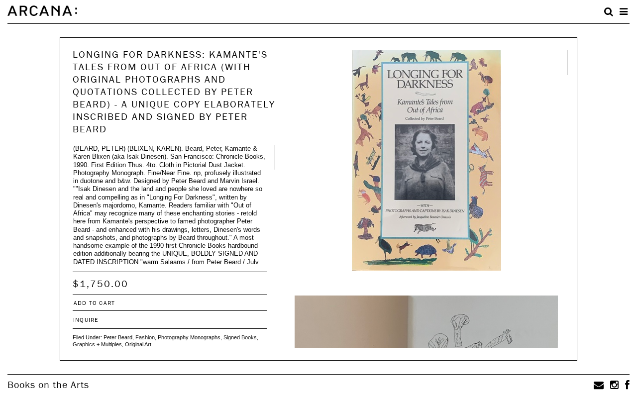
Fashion (145, 337)
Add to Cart (94, 302)
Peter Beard (118, 337)
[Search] (608, 12)
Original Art (138, 344)
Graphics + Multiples (97, 344)
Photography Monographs (189, 337)
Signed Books (240, 337)
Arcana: (42, 11)
